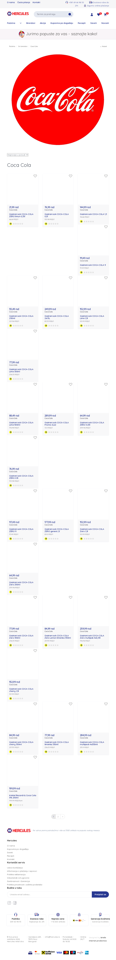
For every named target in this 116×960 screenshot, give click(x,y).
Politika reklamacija (16, 874)
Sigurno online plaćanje (98, 5)
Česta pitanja (23, 2)
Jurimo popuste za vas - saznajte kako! (61, 33)
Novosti (105, 23)
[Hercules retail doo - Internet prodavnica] (18, 14)
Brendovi (30, 23)
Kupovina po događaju (62, 23)
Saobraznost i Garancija (18, 881)
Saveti (93, 23)
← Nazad (103, 46)
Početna (11, 23)
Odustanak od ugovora (18, 878)
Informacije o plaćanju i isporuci (22, 871)
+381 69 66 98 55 (76, 2)
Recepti (82, 23)
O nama (11, 2)
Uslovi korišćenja (15, 867)
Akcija (43, 23)
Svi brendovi (22, 46)
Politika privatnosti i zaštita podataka (24, 884)
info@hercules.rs (52, 937)
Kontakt (36, 2)
